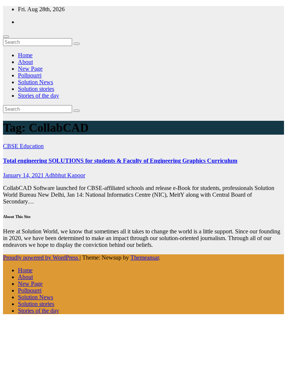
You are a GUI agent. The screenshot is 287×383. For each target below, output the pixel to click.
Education (32, 146)
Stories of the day (38, 95)
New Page (30, 68)
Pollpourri (29, 75)
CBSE (11, 146)
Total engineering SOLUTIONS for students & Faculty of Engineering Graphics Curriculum (120, 160)
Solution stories (36, 89)
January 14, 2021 (24, 175)
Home (25, 55)
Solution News (35, 82)
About (25, 62)
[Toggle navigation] (6, 37)
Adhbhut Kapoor (65, 175)
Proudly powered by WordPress (41, 257)
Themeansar (144, 257)
